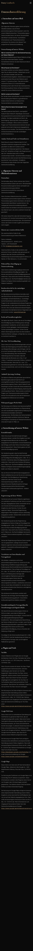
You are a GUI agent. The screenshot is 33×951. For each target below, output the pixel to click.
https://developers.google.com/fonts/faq (14, 752)
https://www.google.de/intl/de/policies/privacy (16, 706)
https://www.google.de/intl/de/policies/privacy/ (16, 808)
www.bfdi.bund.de (20, 312)
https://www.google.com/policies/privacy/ (15, 756)
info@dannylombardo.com (14, 246)
